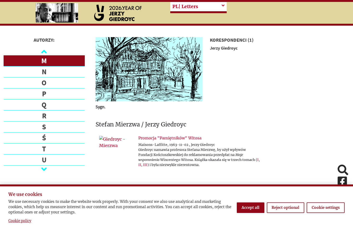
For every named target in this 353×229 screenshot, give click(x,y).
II (139, 165)
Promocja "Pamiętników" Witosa (169, 138)
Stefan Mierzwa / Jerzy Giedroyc (141, 124)
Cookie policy (19, 221)
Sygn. (100, 106)
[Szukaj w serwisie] (343, 170)
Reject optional (285, 207)
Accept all (250, 207)
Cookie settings (326, 207)
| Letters (185, 6)
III (145, 165)
